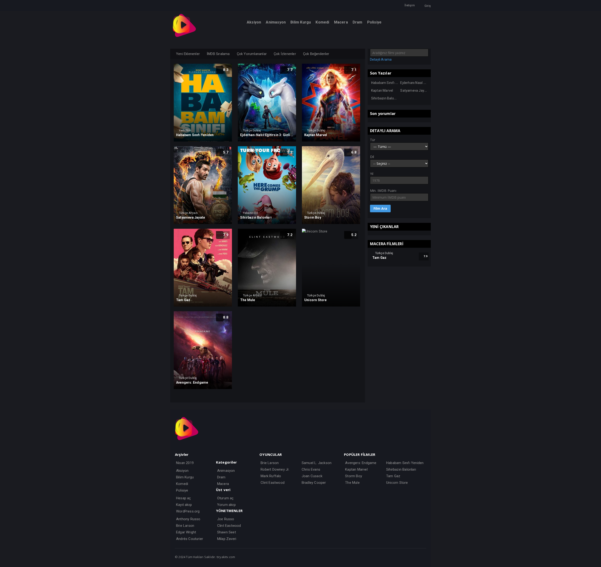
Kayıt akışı (184, 505)
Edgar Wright (186, 532)
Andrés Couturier (189, 539)
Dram (221, 477)
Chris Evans (311, 469)
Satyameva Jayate (414, 90)
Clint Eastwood (229, 526)
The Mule (352, 482)
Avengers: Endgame (360, 463)
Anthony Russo (188, 519)
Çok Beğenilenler (316, 54)
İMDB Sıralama (218, 54)
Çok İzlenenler (285, 54)
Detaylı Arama (381, 59)
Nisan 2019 (185, 463)
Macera (223, 484)
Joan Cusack (312, 476)
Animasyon (226, 471)
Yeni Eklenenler (188, 54)
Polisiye (182, 490)
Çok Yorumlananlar (252, 54)
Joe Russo (225, 519)
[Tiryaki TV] (184, 36)
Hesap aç (183, 498)
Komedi (182, 484)
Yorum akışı (226, 505)
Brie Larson (185, 526)
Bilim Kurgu (185, 477)
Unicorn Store (397, 482)
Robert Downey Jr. (275, 469)
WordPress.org (188, 511)
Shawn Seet (226, 532)
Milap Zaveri (226, 539)
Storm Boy (353, 476)
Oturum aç (225, 498)
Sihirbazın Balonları (386, 98)
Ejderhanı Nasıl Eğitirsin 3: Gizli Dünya (428, 83)
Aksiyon (182, 471)
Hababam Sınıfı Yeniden (389, 83)
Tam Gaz (393, 476)
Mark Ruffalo (271, 476)
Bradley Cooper (314, 482)
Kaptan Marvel (382, 90)
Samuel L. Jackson (316, 463)
